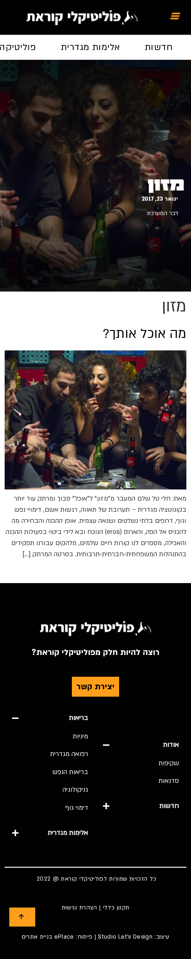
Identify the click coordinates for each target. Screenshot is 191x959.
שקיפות (169, 763)
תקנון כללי (116, 907)
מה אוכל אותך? (144, 334)
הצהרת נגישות (79, 907)
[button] (141, 745)
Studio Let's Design (125, 936)
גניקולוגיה (75, 789)
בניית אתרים (37, 936)
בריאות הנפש (70, 772)
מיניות (80, 736)
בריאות (78, 717)
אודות (171, 744)
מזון (165, 185)
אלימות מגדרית (90, 47)
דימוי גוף (76, 807)
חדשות (158, 47)
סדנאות (169, 780)
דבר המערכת (162, 213)
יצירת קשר (95, 686)
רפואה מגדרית (69, 753)
